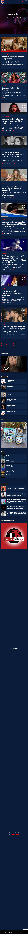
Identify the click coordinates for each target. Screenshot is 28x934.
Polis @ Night (10, 386)
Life (3, 219)
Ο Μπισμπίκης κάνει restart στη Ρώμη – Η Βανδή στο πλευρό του (14, 328)
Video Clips (5, 54)
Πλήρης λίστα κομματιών (7, 479)
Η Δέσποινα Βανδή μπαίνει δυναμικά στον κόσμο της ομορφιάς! (12, 188)
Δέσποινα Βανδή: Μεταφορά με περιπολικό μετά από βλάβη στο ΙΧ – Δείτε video (14, 224)
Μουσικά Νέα (5, 149)
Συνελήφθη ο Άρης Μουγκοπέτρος (15, 488)
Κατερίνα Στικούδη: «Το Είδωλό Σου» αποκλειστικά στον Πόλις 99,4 (16, 494)
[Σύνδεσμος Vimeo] (3, 2)
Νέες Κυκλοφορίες (6, 116)
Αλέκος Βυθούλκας (11, 405)
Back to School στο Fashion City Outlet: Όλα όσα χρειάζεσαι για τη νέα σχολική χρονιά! (16, 501)
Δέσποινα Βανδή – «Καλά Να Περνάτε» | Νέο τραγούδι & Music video (12, 121)
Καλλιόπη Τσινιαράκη (8, 368)
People (4, 183)
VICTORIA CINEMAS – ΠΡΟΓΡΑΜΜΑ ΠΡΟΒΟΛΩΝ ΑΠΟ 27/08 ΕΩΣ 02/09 (16, 507)
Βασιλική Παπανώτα (11, 399)
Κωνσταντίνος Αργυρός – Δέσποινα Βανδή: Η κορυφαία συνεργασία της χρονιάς (13, 154)
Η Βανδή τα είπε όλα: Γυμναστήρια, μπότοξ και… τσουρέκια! (12, 293)
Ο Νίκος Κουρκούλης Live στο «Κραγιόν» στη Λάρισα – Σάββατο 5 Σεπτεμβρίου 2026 (17, 513)
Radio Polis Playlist (11, 380)
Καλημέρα (9, 393)
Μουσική (4, 85)
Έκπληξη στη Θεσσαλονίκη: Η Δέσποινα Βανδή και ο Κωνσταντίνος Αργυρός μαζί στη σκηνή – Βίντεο (14, 259)
